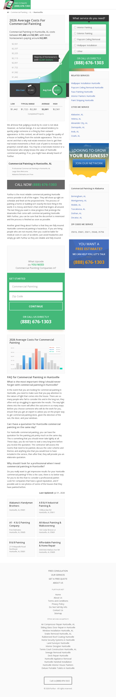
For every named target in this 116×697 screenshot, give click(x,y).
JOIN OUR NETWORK (89, 163)
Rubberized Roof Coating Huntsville (58, 636)
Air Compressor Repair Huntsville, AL (58, 624)
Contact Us (58, 610)
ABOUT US (58, 582)
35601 (81, 232)
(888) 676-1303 (36, 321)
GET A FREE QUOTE (58, 578)
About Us (58, 597)
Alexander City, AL (79, 123)
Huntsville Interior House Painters (58, 665)
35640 (94, 232)
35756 (101, 232)
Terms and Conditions (58, 600)
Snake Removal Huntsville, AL (58, 633)
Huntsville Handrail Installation (58, 661)
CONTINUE (36, 306)
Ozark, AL (75, 135)
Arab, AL (75, 131)
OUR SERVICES (58, 574)
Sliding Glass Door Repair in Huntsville (58, 627)
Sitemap (58, 613)
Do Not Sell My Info (58, 607)
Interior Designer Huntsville (58, 646)
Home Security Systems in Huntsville (58, 640)
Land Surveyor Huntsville (58, 643)
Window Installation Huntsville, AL (58, 630)
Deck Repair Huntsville (58, 655)
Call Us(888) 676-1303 (59, 681)
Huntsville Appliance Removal (58, 658)
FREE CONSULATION (58, 570)
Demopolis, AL (78, 127)
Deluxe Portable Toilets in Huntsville (58, 668)
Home (58, 594)
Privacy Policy (58, 604)
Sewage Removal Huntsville (58, 652)
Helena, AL (76, 118)
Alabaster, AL (77, 114)
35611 (87, 232)
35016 (74, 232)
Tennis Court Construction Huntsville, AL (58, 649)
